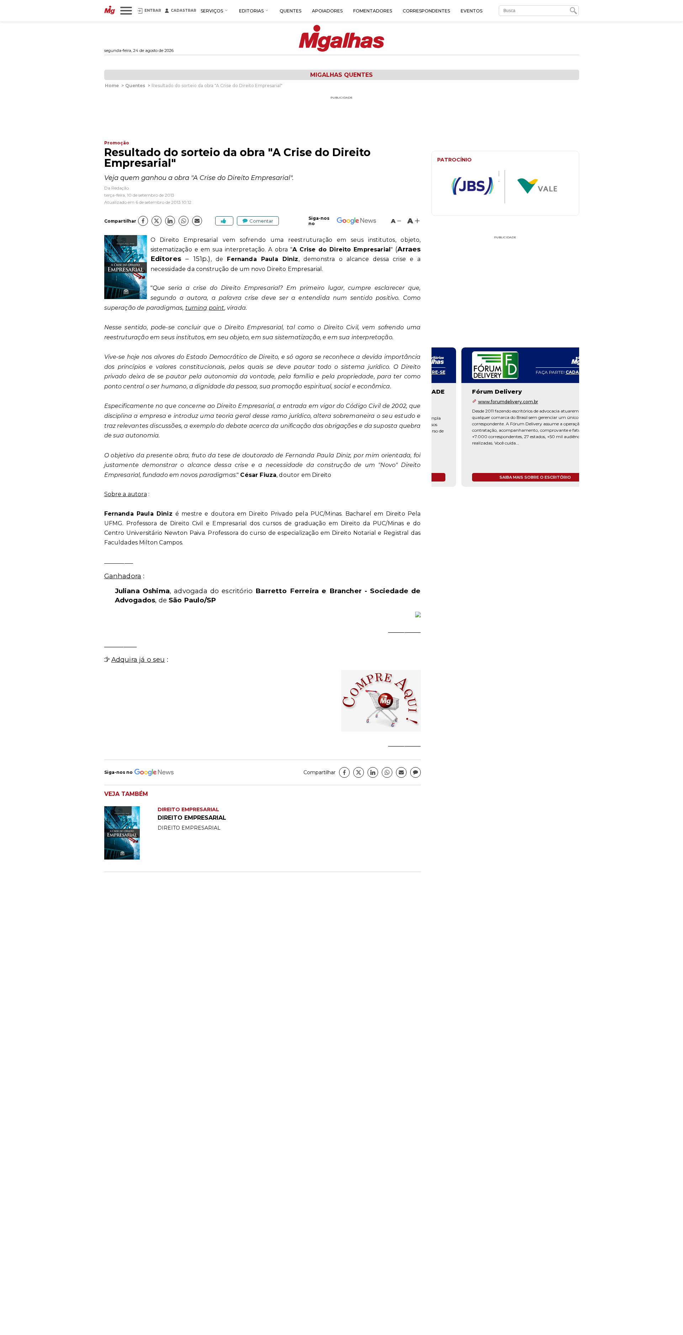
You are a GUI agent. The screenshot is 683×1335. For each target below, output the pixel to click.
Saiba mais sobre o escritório (505, 477)
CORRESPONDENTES (426, 11)
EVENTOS (471, 11)
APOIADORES (327, 11)
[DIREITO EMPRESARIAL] (131, 857)
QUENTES (290, 11)
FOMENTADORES (372, 11)
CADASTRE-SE (552, 372)
